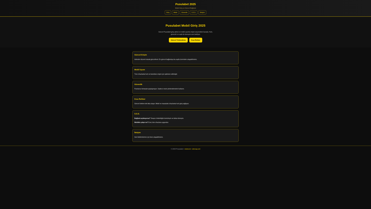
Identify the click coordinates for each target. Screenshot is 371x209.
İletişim (202, 12)
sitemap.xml (196, 149)
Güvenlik (184, 12)
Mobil (175, 12)
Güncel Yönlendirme (178, 40)
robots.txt (188, 149)
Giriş (167, 12)
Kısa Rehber (195, 40)
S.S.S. (193, 12)
